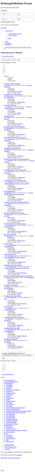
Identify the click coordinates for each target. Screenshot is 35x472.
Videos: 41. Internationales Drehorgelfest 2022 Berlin (18, 276)
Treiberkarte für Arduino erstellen (13, 265)
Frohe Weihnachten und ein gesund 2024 (15, 170)
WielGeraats (9, 96)
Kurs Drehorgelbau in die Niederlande (14, 126)
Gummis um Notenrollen (10, 339)
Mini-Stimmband (8, 306)
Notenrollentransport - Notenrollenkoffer (15, 180)
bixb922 (8, 117)
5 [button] (4, 71)
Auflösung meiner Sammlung (12, 83)
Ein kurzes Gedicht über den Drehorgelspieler (16, 202)
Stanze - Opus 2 (8, 243)
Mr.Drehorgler (12, 256)
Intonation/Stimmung (9, 309)
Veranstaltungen (30, 277)
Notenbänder (7, 342)
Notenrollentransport (9, 191)
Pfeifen (31, 236)
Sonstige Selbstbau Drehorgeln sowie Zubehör (18, 107)
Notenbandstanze (8, 226)
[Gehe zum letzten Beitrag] (22, 91)
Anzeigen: (5, 353)
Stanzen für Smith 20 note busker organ (14, 223)
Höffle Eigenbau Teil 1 (10, 254)
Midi (5, 299)
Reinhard (8, 150)
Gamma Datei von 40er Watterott (13, 94)
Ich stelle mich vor (9, 116)
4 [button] (4, 70)
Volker (8, 277)
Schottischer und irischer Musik (12, 296)
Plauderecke (7, 130)
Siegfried (8, 340)
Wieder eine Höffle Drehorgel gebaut (14, 213)
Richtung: (22, 355)
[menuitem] (14, 34)
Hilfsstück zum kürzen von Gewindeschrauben (16, 159)
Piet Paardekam (12, 225)
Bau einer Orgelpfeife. (10, 234)
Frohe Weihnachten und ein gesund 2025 (15, 137)
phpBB (9, 452)
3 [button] (4, 68)
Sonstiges (6, 216)
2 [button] (4, 67)
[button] (4, 73)
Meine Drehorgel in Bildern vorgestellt (14, 257)
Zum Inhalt (4, 10)
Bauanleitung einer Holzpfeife (12, 148)
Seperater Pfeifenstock (10, 105)
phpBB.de (19, 455)
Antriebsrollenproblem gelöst (12, 328)
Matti (9, 106)
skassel (8, 85)
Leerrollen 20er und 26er (10, 285)
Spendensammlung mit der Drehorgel (14, 317)
